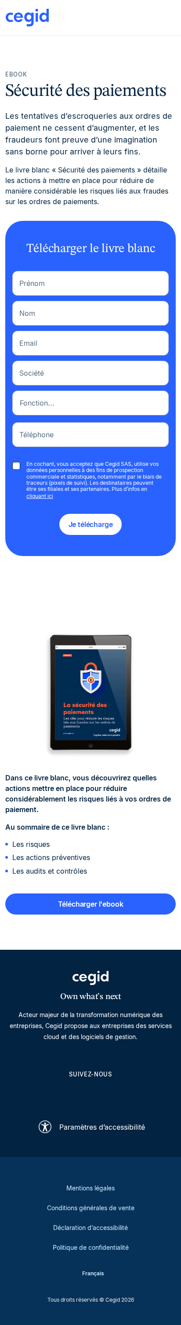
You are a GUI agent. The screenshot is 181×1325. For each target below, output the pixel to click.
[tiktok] (111, 1094)
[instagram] (90, 1094)
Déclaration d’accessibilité (90, 1227)
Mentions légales (90, 1188)
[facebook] (132, 1094)
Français (93, 1273)
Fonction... (37, 403)
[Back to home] (27, 17)
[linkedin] (48, 1094)
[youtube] (69, 1094)
